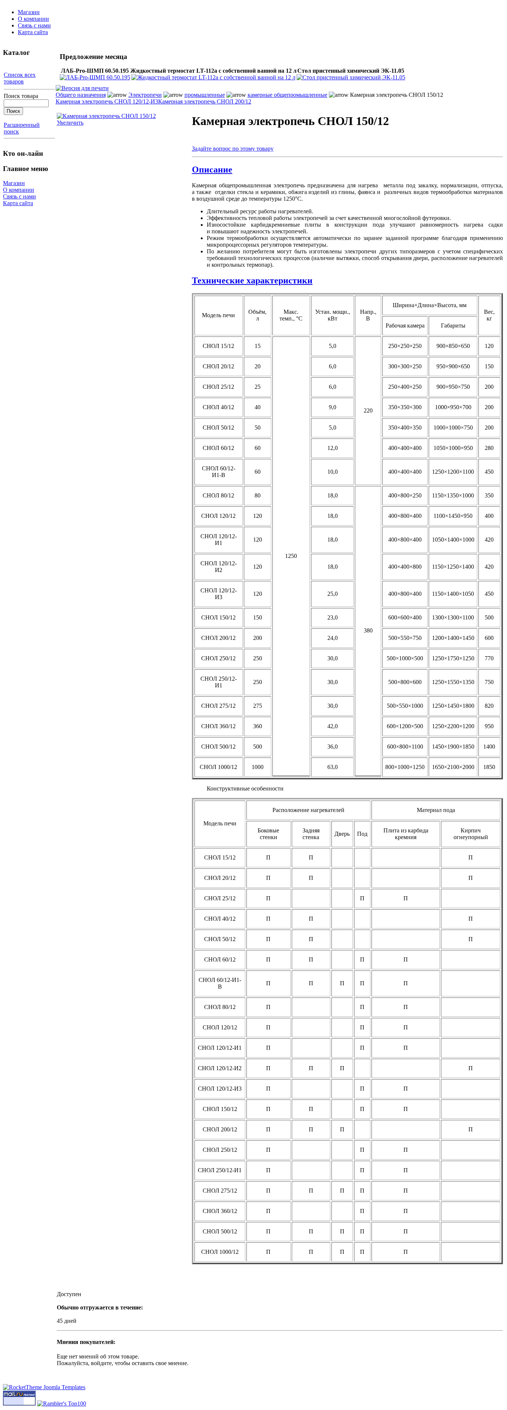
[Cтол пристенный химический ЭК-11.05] (351, 77)
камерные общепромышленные (287, 95)
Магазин (29, 12)
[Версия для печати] (82, 86)
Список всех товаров (20, 78)
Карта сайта (33, 32)
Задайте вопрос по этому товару (233, 148)
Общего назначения (81, 95)
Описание (212, 169)
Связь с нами (34, 25)
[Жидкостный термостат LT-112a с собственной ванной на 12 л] (213, 77)
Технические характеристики (252, 280)
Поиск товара (21, 96)
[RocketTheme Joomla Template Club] (44, 1387)
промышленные (204, 95)
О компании (33, 19)
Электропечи (145, 95)
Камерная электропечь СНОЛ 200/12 (204, 101)
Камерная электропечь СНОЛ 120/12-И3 (107, 101)
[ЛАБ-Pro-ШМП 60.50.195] (95, 77)
